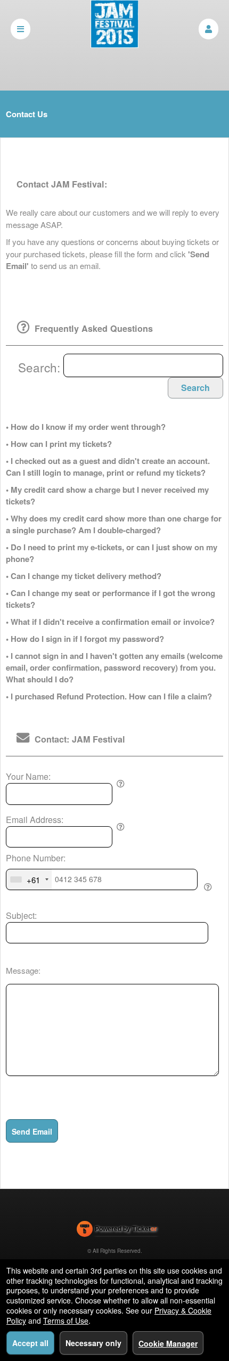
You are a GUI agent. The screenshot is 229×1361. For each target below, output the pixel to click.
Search (195, 387)
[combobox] (29, 879)
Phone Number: (36, 858)
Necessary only (93, 1343)
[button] (208, 29)
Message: (23, 970)
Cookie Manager (168, 1343)
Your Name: (28, 776)
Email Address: (34, 820)
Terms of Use (65, 1320)
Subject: (21, 915)
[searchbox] (143, 366)
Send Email (32, 1131)
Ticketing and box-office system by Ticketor (117, 1231)
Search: (40, 367)
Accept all (30, 1343)
